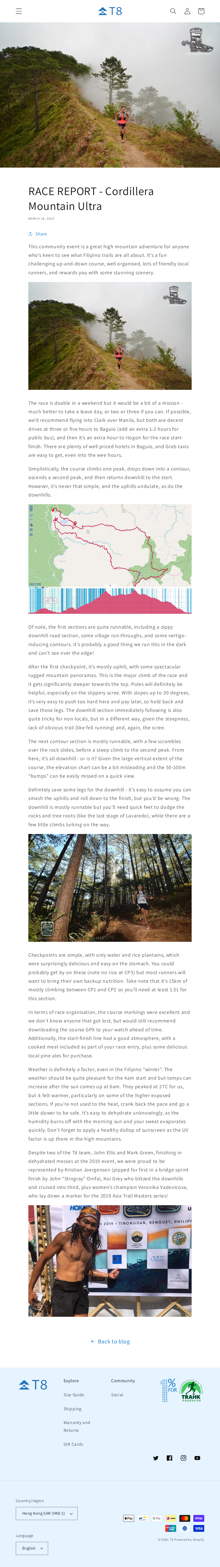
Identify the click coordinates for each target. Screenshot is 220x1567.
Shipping (73, 1408)
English (29, 1548)
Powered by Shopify (189, 1540)
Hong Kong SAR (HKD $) (43, 1513)
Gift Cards (73, 1444)
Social (117, 1394)
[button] (19, 11)
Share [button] (41, 234)
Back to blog (114, 1341)
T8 (172, 1540)
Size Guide (74, 1394)
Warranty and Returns (77, 1426)
